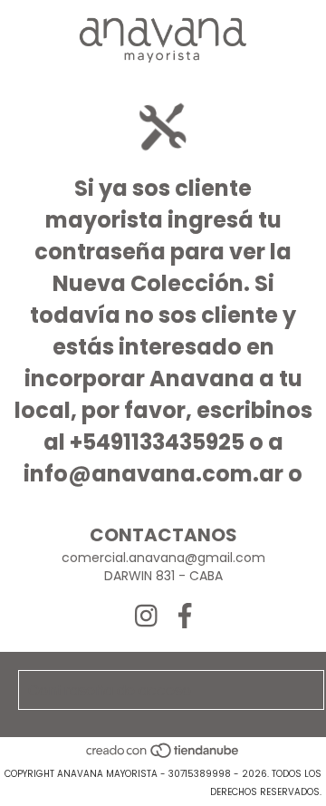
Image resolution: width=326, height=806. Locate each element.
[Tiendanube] (163, 755)
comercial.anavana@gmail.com (163, 558)
